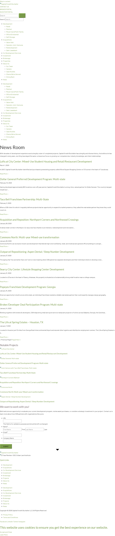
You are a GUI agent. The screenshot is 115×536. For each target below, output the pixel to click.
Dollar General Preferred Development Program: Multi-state (32, 179)
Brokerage (6, 58)
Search (2, 19)
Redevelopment (11, 48)
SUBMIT (6, 446)
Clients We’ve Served (13, 74)
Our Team (9, 66)
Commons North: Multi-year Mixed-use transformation (29, 237)
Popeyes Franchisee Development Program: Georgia (28, 286)
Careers (9, 69)
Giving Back (10, 77)
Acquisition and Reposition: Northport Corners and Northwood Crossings (39, 219)
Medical (9, 29)
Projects (6, 478)
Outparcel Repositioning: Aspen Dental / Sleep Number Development (37, 251)
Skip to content (5, 1)
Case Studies (10, 72)
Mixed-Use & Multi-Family (14, 32)
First (23, 429)
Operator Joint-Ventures (14, 45)
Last (45, 429)
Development (7, 24)
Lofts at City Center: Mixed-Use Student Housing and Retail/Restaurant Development (46, 161)
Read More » (4, 174)
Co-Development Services (12, 53)
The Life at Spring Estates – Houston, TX (21, 322)
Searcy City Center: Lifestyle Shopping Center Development (32, 269)
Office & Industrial (12, 34)
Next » (18, 340)
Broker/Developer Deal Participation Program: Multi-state (31, 304)
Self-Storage (10, 37)
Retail (8, 26)
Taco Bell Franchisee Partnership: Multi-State (24, 199)
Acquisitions (7, 40)
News (5, 79)
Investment (7, 56)
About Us (6, 64)
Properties (6, 61)
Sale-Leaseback (11, 50)
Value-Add (9, 42)
